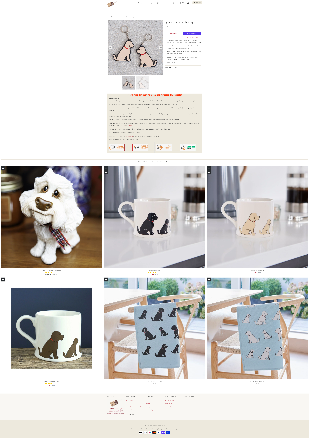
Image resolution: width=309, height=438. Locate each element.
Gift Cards (176, 3)
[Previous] (110, 47)
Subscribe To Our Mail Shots (133, 407)
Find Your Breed (144, 3)
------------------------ (132, 403)
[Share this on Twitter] (170, 68)
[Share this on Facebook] (172, 68)
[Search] (191, 3)
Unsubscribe (129, 410)
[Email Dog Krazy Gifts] (133, 415)
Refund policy (149, 410)
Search (147, 400)
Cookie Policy (168, 407)
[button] (48, 272)
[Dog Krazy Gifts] (112, 4)
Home (108, 17)
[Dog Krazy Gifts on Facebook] (127, 415)
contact (148, 403)
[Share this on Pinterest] (175, 68)
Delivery (148, 407)
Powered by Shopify (160, 425)
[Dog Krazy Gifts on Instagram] (130, 415)
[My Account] (188, 3)
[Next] (160, 47)
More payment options (192, 37)
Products (115, 17)
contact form (129, 136)
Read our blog (130, 400)
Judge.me (122, 125)
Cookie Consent (169, 410)
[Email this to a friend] (178, 68)
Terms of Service (169, 400)
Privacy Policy (168, 403)
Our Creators (167, 3)
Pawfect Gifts (156, 3)
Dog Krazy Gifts (151, 425)
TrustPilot (130, 125)
